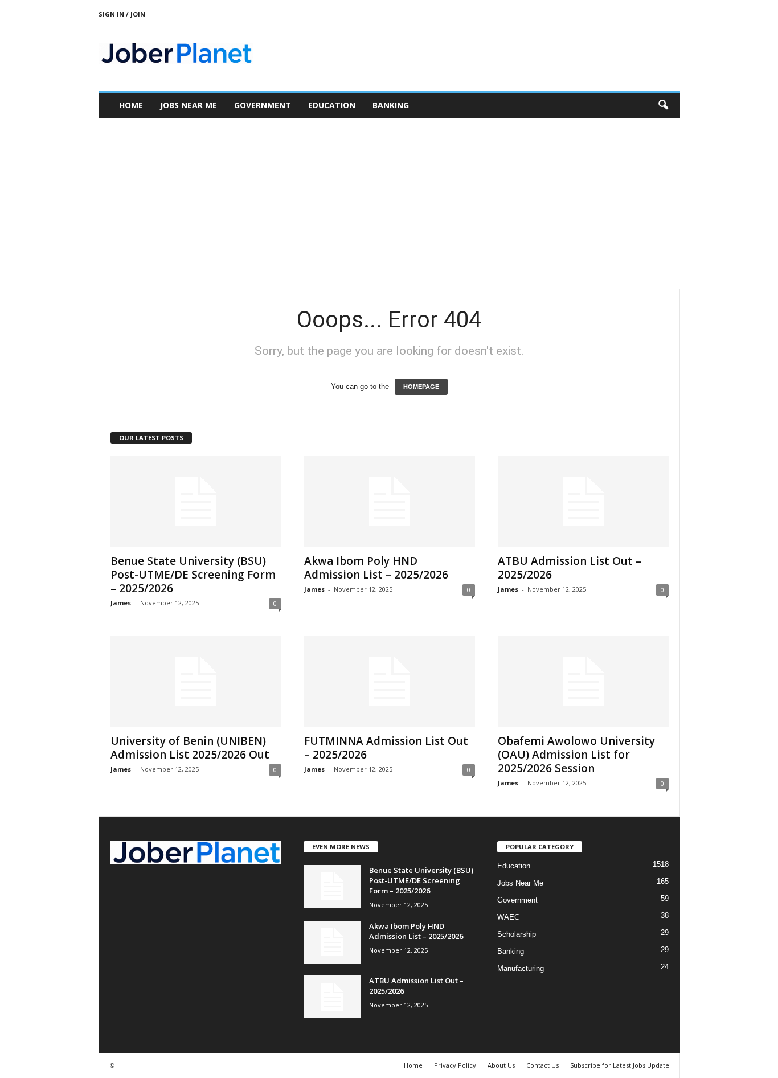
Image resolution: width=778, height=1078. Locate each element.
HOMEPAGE (421, 386)
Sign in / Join (122, 14)
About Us (501, 1065)
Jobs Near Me (188, 105)
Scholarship (516, 934)
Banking (390, 105)
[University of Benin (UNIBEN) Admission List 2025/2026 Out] (195, 681)
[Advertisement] (389, 203)
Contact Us (542, 1065)
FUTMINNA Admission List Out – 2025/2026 (386, 747)
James (120, 603)
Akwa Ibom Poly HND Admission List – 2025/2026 (376, 568)
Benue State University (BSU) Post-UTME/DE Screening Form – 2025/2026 (193, 575)
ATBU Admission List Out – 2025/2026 (569, 568)
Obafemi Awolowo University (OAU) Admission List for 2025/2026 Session (576, 754)
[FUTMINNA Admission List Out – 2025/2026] (389, 681)
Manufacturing (520, 968)
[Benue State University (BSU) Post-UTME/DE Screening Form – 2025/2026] (195, 501)
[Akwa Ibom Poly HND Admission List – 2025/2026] (389, 501)
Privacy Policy (455, 1065)
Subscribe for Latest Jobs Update (619, 1065)
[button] (662, 105)
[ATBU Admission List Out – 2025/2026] (583, 501)
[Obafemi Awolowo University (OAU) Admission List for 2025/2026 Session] (583, 681)
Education (331, 105)
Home (131, 105)
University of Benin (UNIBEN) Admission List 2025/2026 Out (189, 747)
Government (262, 105)
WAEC (508, 917)
